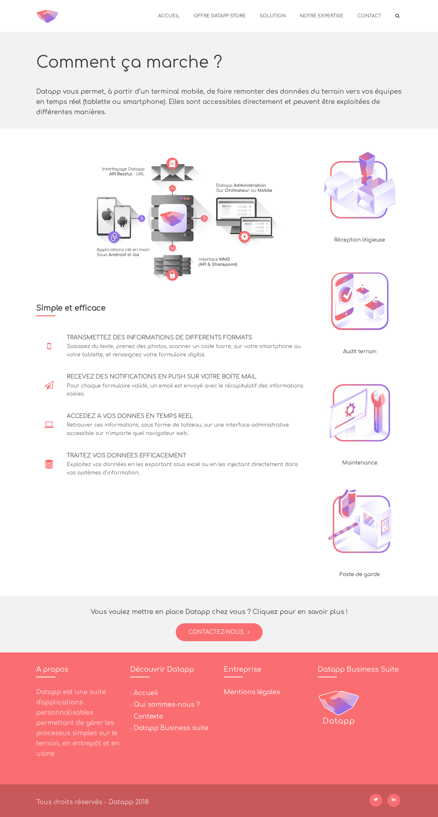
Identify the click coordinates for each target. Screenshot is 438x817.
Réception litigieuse (359, 240)
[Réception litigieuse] (360, 187)
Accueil (169, 15)
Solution (273, 15)
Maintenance (359, 463)
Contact (369, 15)
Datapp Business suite (171, 728)
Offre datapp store (220, 15)
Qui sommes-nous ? (167, 704)
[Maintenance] (360, 410)
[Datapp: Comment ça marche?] (47, 16)
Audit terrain (359, 351)
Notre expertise (321, 15)
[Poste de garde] (360, 521)
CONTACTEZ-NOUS (218, 632)
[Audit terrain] (360, 298)
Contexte (148, 716)
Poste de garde (359, 574)
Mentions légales (252, 692)
